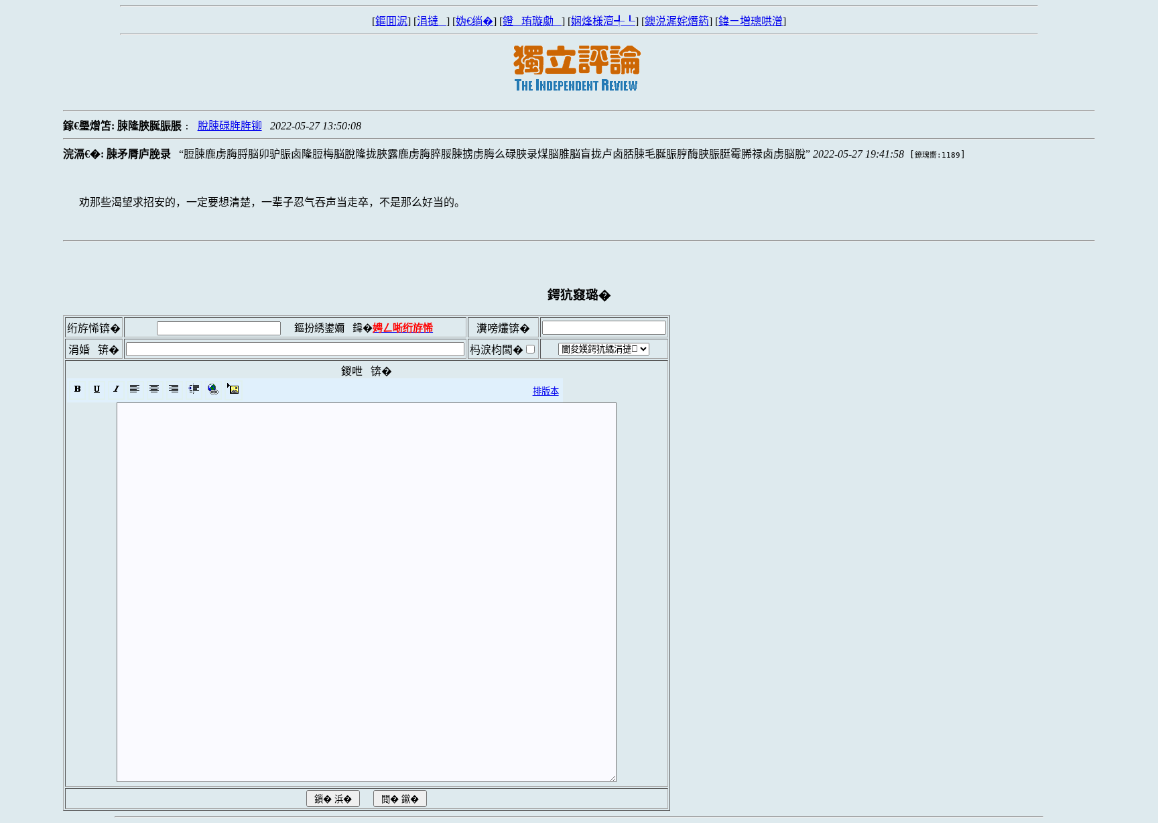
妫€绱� (474, 21)
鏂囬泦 (391, 21)
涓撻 (431, 21)
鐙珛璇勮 (532, 21)
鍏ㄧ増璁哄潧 (750, 21)
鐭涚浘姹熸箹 (677, 21)
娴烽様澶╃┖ (603, 21)
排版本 (546, 391)
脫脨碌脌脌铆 (230, 125)
